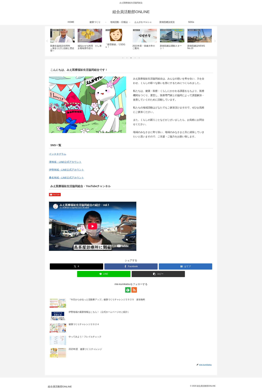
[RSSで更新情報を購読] (134, 290)
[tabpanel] (62, 40)
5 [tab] (139, 58)
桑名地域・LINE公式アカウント (66, 177)
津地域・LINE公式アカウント (65, 162)
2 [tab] (127, 58)
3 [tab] (131, 58)
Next (215, 41)
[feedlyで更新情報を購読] (128, 290)
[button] (158, 274)
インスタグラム (57, 154)
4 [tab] (135, 58)
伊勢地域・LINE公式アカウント (66, 169)
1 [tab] (122, 58)
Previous (47, 41)
